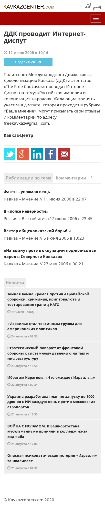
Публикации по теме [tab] (28, 178)
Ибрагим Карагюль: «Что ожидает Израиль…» (51, 381)
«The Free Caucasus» (24, 86)
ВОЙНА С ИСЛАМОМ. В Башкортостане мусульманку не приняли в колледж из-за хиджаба (47, 435)
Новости (15, 283)
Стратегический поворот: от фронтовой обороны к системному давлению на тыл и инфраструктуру (48, 356)
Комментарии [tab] (74, 178)
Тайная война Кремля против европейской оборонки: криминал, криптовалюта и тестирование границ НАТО (48, 302)
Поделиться (26, 62)
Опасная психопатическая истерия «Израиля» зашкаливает (52, 461)
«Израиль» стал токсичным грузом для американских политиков (44, 329)
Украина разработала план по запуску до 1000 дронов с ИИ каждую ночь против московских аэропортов (51, 405)
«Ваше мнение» (20, 111)
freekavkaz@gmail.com (26, 123)
